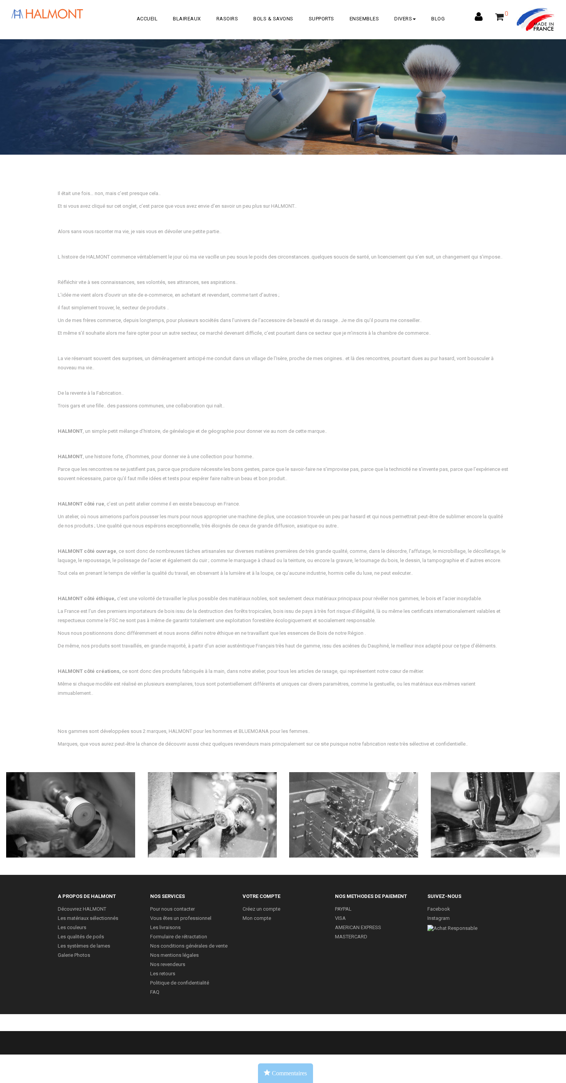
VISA (340, 918)
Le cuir (495, 811)
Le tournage (212, 811)
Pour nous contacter (172, 909)
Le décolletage (354, 811)
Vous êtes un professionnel (180, 918)
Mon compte (257, 918)
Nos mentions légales (174, 955)
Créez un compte (261, 909)
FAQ (154, 992)
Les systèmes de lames (84, 946)
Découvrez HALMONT (82, 909)
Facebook (438, 909)
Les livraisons (165, 927)
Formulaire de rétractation (178, 936)
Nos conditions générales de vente (189, 946)
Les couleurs (72, 927)
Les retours (162, 973)
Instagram (438, 918)
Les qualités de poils (81, 936)
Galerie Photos (74, 955)
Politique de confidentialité (179, 983)
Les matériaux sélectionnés (88, 918)
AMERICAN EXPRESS (358, 927)
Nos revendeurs (167, 964)
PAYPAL (343, 909)
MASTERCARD (351, 936)
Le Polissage (70, 811)
